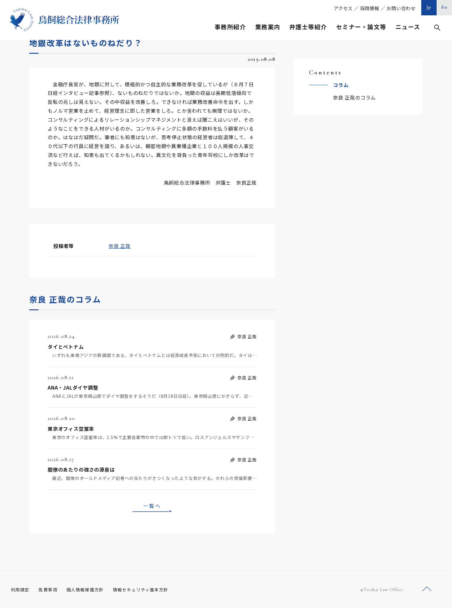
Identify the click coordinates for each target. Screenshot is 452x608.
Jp (428, 7)
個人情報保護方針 (85, 589)
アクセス (343, 8)
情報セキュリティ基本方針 (140, 589)
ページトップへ (426, 589)
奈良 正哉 (120, 245)
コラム (340, 84)
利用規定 (20, 589)
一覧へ (152, 505)
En (444, 7)
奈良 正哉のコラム (354, 97)
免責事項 (47, 589)
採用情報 (369, 8)
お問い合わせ (401, 8)
